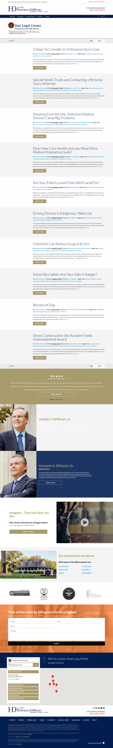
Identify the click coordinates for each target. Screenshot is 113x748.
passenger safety (44, 281)
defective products (38, 124)
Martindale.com (26, 736)
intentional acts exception (40, 346)
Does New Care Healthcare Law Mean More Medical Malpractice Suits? (65, 150)
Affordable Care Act (93, 156)
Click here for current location (20, 660)
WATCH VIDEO (28, 532)
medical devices (49, 124)
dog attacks (36, 311)
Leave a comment (46, 56)
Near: (9, 2)
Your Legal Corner (93, 1)
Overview (12, 16)
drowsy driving (37, 220)
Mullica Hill (21, 2)
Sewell (26, 2)
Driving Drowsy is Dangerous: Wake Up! (62, 213)
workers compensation (79, 346)
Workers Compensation (74, 344)
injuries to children (90, 279)
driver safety (98, 218)
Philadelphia (44, 2)
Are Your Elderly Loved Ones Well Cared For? (66, 182)
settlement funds (43, 90)
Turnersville (31, 2)
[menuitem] (12, 16)
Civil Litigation (74, 156)
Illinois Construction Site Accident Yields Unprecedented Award (62, 337)
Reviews (40, 16)
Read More (75, 63)
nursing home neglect (97, 187)
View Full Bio (50, 436)
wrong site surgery (64, 250)
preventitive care (55, 159)
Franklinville (14, 2)
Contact (47, 16)
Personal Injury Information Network (81, 122)
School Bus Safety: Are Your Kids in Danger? (65, 274)
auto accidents (89, 218)
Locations (86, 720)
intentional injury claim (55, 346)
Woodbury (37, 2)
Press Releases (76, 720)
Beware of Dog (44, 305)
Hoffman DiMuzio (40, 54)
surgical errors (54, 250)
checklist (87, 54)
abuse (88, 187)
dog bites (42, 311)
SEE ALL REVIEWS (56, 394)
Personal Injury (32, 720)
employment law (94, 344)
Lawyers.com (18, 736)
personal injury (95, 54)
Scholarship (101, 1)
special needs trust (54, 90)
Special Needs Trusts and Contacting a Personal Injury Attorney (67, 82)
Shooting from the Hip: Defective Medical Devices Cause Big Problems (63, 116)
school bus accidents (65, 281)
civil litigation (100, 309)
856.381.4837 (97, 10)
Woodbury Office (15, 671)
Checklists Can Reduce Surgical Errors (61, 244)
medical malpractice (60, 124)
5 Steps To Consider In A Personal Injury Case (66, 49)
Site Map (30, 734)
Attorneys (20, 16)
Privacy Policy (19, 744)
